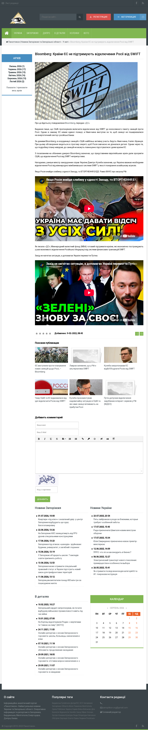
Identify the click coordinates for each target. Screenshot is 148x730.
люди (75, 715)
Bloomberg (70, 123)
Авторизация (128, 17)
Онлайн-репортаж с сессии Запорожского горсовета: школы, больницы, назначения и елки (59, 636)
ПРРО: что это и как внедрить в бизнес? (112, 552)
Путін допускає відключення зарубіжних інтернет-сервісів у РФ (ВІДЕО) (120, 401)
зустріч (55, 715)
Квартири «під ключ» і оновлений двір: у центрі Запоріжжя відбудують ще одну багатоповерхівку (60, 522)
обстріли (55, 718)
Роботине (61, 709)
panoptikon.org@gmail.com (115, 707)
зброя (83, 712)
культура (69, 715)
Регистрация (100, 17)
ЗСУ (81, 703)
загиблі (73, 712)
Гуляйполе (65, 703)
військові (87, 709)
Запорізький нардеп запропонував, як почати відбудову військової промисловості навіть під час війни (60, 611)
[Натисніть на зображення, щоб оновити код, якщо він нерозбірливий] (47, 479)
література (82, 715)
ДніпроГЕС (74, 703)
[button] (38, 439)
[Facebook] (136, 3)
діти (93, 709)
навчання (91, 715)
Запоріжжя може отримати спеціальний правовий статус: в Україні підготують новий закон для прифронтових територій (59, 569)
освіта (70, 718)
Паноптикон (29, 726)
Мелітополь (87, 706)
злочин (90, 712)
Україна (69, 709)
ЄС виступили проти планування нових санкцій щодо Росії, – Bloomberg (50, 368)
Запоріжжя (87, 703)
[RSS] (143, 3)
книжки (62, 715)
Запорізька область (60, 706)
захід (78, 712)
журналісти (64, 712)
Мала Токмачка (75, 706)
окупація (63, 718)
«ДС (87, 123)
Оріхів (54, 709)
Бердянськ (56, 703)
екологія (55, 712)
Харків (75, 709)
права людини (80, 718)
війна (80, 709)
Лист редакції (11, 3)
